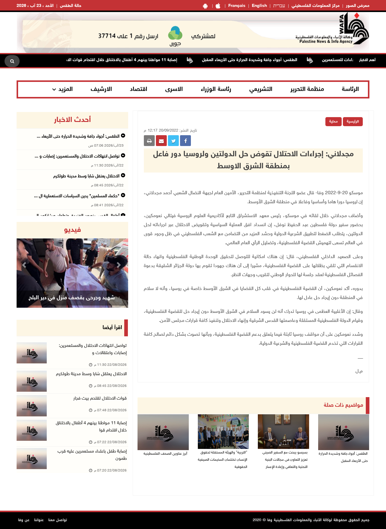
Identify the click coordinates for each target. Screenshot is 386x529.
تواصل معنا (57, 520)
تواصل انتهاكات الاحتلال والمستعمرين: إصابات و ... (77, 156)
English (259, 5)
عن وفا (24, 520)
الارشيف (101, 89)
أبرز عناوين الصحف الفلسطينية (165, 454)
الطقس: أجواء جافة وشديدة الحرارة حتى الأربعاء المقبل (259, 60)
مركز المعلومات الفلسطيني (316, 5)
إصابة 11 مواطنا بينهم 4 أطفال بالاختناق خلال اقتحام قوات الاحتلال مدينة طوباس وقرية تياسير (104, 60)
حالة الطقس (70, 5)
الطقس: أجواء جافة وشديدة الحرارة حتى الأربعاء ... (78, 136)
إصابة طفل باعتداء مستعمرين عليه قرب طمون (92, 455)
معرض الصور (357, 5)
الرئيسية (353, 122)
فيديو (72, 230)
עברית (279, 6)
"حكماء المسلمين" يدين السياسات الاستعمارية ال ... (76, 196)
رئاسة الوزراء (216, 89)
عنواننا (39, 520)
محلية (333, 122)
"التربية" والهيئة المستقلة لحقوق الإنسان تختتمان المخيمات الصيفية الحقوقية (222, 459)
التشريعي (260, 89)
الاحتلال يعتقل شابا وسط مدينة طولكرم (86, 176)
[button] (25, 265)
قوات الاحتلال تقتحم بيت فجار (100, 398)
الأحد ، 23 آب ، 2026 (35, 5)
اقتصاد (138, 89)
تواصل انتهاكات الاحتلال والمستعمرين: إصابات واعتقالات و (93, 349)
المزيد (66, 89)
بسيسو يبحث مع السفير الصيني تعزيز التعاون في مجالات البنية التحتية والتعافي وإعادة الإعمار (285, 459)
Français (236, 5)
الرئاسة (350, 89)
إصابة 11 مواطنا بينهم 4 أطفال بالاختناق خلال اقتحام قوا (91, 427)
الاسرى (174, 89)
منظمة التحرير (307, 89)
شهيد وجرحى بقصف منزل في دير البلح (72, 298)
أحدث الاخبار (72, 120)
